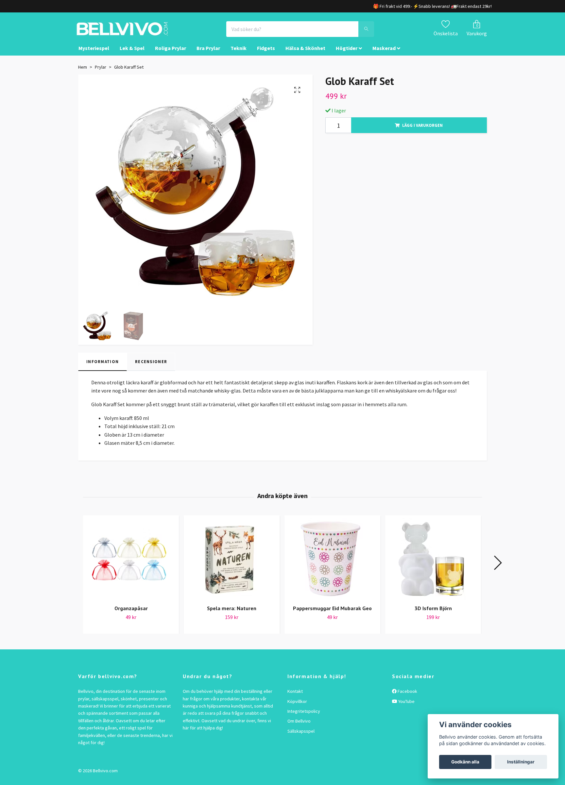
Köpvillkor (297, 707)
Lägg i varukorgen (422, 131)
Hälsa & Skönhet (305, 54)
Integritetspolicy (303, 717)
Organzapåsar (131, 614)
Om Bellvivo (299, 727)
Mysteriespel (93, 54)
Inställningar (521, 761)
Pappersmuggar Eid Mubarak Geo (332, 614)
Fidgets (266, 54)
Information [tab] (102, 367)
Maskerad (384, 54)
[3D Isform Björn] (433, 565)
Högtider (346, 54)
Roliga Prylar (170, 54)
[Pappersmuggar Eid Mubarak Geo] (332, 565)
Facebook (407, 697)
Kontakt (295, 697)
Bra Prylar (208, 54)
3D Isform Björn (433, 614)
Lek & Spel (132, 54)
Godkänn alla (465, 761)
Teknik (239, 54)
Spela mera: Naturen (231, 614)
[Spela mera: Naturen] (231, 565)
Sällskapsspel (301, 737)
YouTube (406, 707)
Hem (82, 73)
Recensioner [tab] (151, 367)
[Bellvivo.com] (140, 32)
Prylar (100, 73)
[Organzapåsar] (131, 565)
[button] (497, 568)
